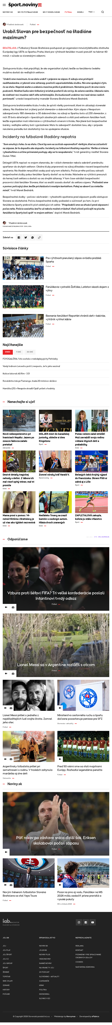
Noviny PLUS (44, 955)
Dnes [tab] (7, 352)
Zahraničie (44, 981)
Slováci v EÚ (44, 998)
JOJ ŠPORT (7, 955)
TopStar (6, 977)
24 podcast (44, 972)
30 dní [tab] (30, 352)
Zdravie (6, 985)
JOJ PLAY (6, 950)
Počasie (6, 994)
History (6, 990)
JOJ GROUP (7, 963)
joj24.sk (43, 950)
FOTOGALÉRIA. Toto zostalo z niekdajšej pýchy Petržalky (30, 359)
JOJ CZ (6, 959)
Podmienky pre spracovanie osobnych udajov (88, 956)
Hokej (80, 12)
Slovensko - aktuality (49, 977)
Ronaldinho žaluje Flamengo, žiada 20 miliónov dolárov (30, 381)
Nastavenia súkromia (85, 967)
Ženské (6, 972)
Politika (43, 990)
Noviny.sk (8, 12)
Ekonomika (44, 994)
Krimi (41, 985)
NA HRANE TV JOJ (46, 968)
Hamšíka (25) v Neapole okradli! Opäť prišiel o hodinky (29, 388)
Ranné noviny (45, 963)
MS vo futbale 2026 (28, 12)
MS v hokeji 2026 (51, 12)
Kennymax (71, 1016)
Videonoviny (45, 959)
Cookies (79, 962)
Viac (91, 12)
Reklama (79, 946)
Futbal (68, 12)
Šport (5, 968)
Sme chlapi (8, 981)
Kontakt (79, 950)
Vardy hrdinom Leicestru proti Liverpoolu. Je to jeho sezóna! (31, 366)
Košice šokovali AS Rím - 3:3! (16, 374)
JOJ (4, 946)
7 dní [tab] (18, 352)
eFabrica (95, 1016)
